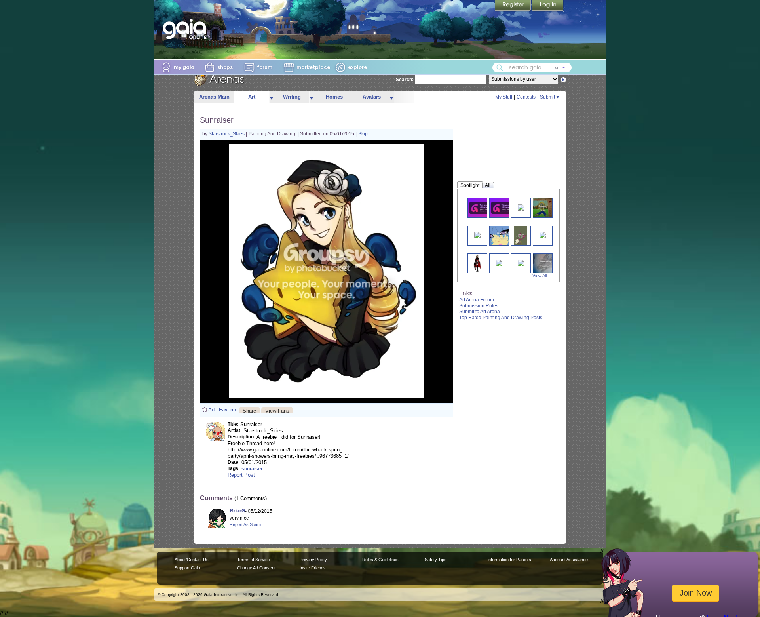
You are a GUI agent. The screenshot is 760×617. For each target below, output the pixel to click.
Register (513, 6)
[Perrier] (499, 262)
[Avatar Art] (504, 208)
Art (251, 97)
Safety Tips (435, 559)
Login (548, 6)
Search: (405, 79)
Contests (526, 97)
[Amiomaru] (482, 208)
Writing (292, 97)
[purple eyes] (503, 235)
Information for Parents (509, 559)
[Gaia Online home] (186, 29)
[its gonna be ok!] (521, 262)
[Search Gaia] (500, 68)
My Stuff (503, 97)
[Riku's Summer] (543, 208)
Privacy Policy (313, 559)
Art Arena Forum (476, 300)
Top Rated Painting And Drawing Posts (500, 317)
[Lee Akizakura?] (477, 263)
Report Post (241, 475)
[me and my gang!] (521, 207)
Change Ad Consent (256, 568)
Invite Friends (313, 568)
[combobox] (532, 67)
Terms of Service (253, 559)
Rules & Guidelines (380, 559)
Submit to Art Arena (479, 311)
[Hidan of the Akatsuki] (543, 235)
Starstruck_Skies (227, 134)
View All (539, 275)
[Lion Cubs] (477, 235)
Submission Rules (478, 305)
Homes (334, 97)
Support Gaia (187, 568)
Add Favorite (223, 410)
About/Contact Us (192, 559)
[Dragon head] (546, 263)
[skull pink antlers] (520, 235)
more (271, 97)
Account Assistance (569, 559)
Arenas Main (214, 97)
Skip (363, 134)
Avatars (372, 97)
